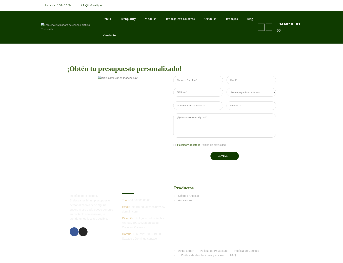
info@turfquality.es (92, 5)
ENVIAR (222, 156)
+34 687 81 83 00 (139, 200)
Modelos (150, 19)
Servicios (210, 19)
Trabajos (231, 19)
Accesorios (185, 200)
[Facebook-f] (74, 231)
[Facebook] (294, 5)
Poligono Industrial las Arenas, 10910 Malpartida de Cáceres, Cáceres (143, 223)
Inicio (107, 19)
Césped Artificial (188, 195)
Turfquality (128, 19)
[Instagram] (299, 5)
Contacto (109, 35)
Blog (250, 19)
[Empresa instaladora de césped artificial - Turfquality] (70, 27)
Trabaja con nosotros (180, 19)
